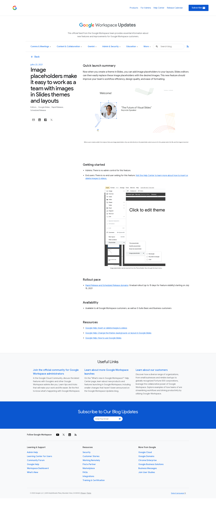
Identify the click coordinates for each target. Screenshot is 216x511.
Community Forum (35, 460)
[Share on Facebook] (45, 120)
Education (132, 46)
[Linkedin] (70, 435)
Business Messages (147, 468)
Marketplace (89, 468)
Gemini (92, 46)
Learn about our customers (152, 370)
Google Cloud (145, 452)
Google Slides (44, 107)
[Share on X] (51, 120)
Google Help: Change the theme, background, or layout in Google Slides (118, 333)
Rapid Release (57, 107)
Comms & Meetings (40, 46)
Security (86, 452)
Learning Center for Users (39, 456)
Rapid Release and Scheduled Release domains (106, 285)
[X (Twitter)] (64, 435)
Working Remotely (91, 460)
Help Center (158, 8)
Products (134, 8)
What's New (32, 472)
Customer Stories (91, 456)
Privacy (83, 493)
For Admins (146, 8)
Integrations (88, 476)
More (147, 46)
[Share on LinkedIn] (39, 120)
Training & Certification (94, 480)
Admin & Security (111, 46)
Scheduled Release (38, 110)
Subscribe (198, 7)
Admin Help (32, 452)
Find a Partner (89, 464)
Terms (89, 493)
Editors (33, 107)
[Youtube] (58, 435)
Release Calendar (175, 8)
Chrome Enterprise (147, 460)
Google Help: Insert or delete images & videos (106, 328)
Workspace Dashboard (38, 468)
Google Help (33, 464)
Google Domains (146, 456)
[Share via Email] (33, 120)
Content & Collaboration (69, 46)
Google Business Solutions (151, 464)
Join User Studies (146, 472)
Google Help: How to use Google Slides (103, 338)
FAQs (85, 472)
